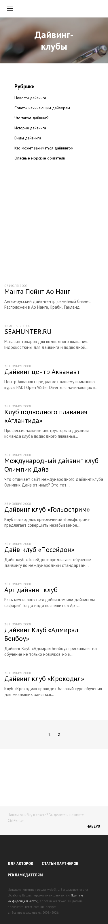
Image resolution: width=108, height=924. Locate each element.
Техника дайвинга (30, 168)
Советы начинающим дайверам (42, 107)
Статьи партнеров (60, 863)
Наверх (93, 826)
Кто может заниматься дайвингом (43, 148)
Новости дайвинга (30, 97)
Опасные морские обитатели (39, 158)
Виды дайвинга (27, 138)
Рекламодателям (25, 875)
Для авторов (20, 863)
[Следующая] (99, 734)
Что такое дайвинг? (31, 117)
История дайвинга (30, 128)
